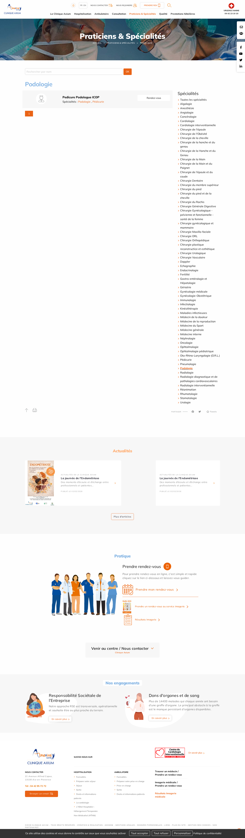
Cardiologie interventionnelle (198, 125)
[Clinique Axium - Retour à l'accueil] (41, 756)
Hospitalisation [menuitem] (82, 13)
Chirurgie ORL (189, 236)
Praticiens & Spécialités (121, 43)
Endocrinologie (189, 270)
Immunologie (188, 300)
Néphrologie (187, 338)
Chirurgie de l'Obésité (193, 133)
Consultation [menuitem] (119, 13)
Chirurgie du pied (191, 189)
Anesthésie (187, 108)
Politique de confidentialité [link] (207, 833)
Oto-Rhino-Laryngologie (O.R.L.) (200, 355)
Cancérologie (188, 116)
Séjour (79, 785)
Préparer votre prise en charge (130, 781)
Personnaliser (182, 833)
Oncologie (186, 342)
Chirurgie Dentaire (191, 180)
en (85, 5)
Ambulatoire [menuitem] (101, 13)
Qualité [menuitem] (163, 13)
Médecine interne (191, 334)
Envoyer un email (39, 793)
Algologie (186, 103)
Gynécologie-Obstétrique (196, 295)
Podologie (146, 43)
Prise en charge (124, 785)
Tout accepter (139, 833)
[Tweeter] (199, 411)
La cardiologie (82, 802)
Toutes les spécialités (193, 99)
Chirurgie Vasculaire (192, 257)
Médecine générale (192, 330)
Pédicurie (98, 101)
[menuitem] (86, 777)
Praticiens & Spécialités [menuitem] (142, 13)
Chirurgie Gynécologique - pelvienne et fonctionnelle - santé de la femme (197, 215)
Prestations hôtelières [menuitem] (183, 13)
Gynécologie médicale (194, 291)
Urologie (185, 402)
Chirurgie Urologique (193, 253)
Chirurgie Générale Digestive (198, 206)
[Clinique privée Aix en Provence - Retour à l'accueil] (12, 9)
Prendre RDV (150, 5)
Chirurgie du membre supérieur (199, 185)
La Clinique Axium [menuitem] (60, 13)
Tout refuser (161, 833)
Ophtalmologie (189, 347)
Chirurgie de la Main (192, 159)
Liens (167, 825)
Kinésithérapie (189, 308)
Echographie (188, 266)
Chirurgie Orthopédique (194, 240)
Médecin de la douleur (194, 317)
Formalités (81, 777)
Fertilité (185, 274)
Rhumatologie (189, 394)
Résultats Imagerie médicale (165, 795)
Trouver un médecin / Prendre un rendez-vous (168, 773)
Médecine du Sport (192, 325)
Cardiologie (187, 121)
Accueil (97, 43)
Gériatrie (185, 287)
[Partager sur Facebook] (192, 411)
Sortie (79, 790)
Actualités (122, 450)
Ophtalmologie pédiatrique (197, 351)
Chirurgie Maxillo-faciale (195, 231)
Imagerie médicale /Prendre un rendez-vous (168, 784)
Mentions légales (125, 825)
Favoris (213, 411)
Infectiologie (187, 304)
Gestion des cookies (199, 825)
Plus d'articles (122, 516)
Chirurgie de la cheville (194, 138)
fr (81, 5)
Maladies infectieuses (193, 313)
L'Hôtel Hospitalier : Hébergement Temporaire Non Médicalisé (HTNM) (86, 811)
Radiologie (187, 372)
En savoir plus (59, 719)
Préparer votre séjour (86, 781)
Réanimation (188, 389)
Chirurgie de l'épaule (193, 129)
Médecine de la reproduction (198, 321)
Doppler (185, 261)
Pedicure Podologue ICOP (80, 97)
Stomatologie (188, 398)
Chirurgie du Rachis (192, 202)
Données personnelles (149, 825)
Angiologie (187, 112)
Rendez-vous (154, 97)
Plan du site (179, 825)
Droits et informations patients (131, 794)
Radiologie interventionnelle (197, 385)
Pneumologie (188, 364)
